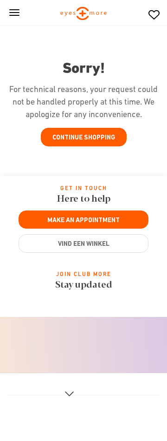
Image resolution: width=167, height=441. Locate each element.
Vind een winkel (83, 243)
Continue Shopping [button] (83, 137)
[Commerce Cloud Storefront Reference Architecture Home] (83, 14)
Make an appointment (83, 220)
